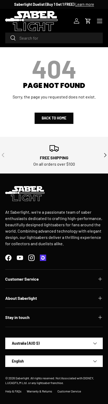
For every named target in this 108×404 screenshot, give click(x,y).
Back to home (54, 118)
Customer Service (69, 391)
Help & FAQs (13, 391)
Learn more (84, 4)
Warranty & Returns (39, 391)
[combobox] (54, 38)
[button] (88, 21)
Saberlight (22, 378)
